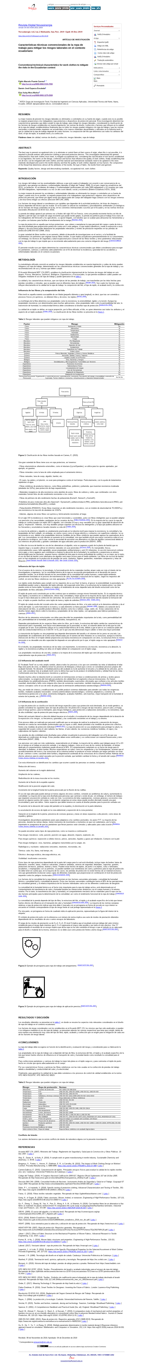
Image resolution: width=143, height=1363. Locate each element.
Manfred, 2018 (105, 685)
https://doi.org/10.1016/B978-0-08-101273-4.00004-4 (39, 1242)
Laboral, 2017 (60, 726)
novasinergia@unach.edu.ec (72, 1361)
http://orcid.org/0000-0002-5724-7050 (37, 84)
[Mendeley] (95, 78)
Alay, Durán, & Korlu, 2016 (68, 560)
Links (30, 1154)
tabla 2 (57, 1022)
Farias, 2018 (47, 311)
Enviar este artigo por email (107, 64)
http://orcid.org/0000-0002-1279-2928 (37, 95)
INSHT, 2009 (72, 712)
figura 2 (99, 907)
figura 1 (101, 312)
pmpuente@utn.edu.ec (43, 1342)
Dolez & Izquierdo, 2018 (61, 875)
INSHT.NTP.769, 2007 (110, 929)
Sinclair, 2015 (90, 282)
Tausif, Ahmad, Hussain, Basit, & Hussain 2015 (42, 560)
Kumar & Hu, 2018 (105, 305)
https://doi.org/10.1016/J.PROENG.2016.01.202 (67, 1252)
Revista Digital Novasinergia (35, 25)
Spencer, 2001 (85, 599)
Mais (98, 78)
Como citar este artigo (106, 53)
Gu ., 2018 (85, 547)
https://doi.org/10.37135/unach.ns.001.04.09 (33, 36)
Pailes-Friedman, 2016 (82, 520)
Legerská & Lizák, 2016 (80, 902)
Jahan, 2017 (30, 613)
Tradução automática (105, 60)
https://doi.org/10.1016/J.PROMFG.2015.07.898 (77, 1166)
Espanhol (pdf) (103, 42)
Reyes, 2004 (81, 296)
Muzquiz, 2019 (77, 220)
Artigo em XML (103, 46)
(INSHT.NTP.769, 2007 (85, 965)
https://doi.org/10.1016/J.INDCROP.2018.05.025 (66, 1208)
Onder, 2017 (95, 599)
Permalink (100, 86)
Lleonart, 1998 (92, 606)
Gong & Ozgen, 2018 (51, 589)
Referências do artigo (105, 49)
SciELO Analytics (103, 34)
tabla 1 (78, 277)
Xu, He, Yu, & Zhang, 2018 (76, 578)
